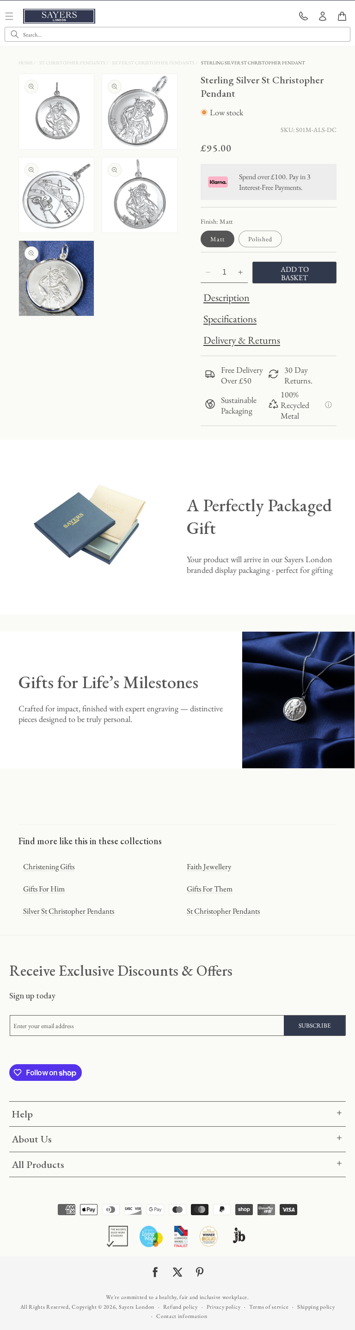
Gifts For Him (44, 889)
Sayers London (136, 1307)
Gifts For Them (210, 889)
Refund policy (180, 1307)
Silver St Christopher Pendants (154, 63)
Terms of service (268, 1307)
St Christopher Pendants (72, 63)
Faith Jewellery (209, 866)
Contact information (181, 1316)
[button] (342, 16)
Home (26, 63)
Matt (217, 239)
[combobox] (177, 34)
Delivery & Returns (241, 340)
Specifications (230, 319)
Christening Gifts (48, 866)
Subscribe (315, 1025)
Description (226, 297)
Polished (260, 239)
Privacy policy (224, 1307)
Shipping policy (316, 1307)
